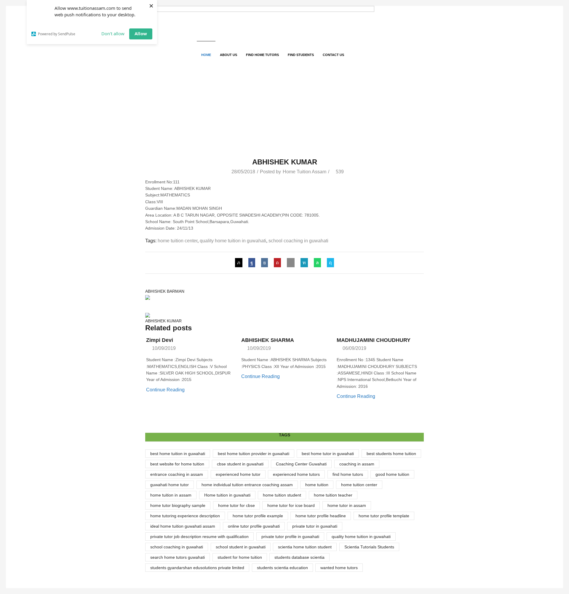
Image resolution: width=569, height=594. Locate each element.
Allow (141, 33)
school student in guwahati (241, 547)
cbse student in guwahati (240, 464)
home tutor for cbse (236, 505)
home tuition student (282, 495)
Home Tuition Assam (304, 171)
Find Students (301, 55)
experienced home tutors (296, 474)
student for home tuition (240, 557)
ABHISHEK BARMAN (164, 291)
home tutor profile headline (320, 515)
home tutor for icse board (291, 505)
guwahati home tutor (169, 484)
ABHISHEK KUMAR (163, 320)
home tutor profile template (384, 515)
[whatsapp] (317, 262)
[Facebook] (251, 262)
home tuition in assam (170, 495)
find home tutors (348, 474)
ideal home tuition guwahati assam (182, 526)
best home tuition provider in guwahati (253, 453)
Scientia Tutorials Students (369, 547)
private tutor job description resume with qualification (199, 536)
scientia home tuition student (305, 547)
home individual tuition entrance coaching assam (247, 484)
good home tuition (392, 474)
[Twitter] (240, 262)
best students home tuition (391, 453)
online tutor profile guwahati (254, 526)
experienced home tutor (238, 474)
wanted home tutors (339, 567)
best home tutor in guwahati (328, 453)
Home (206, 55)
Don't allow (112, 33)
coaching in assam (356, 464)
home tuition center (177, 240)
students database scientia (299, 557)
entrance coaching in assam (176, 474)
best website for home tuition (177, 464)
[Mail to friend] (291, 262)
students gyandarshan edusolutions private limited (197, 567)
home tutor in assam (346, 505)
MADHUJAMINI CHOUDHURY (373, 340)
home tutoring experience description (185, 515)
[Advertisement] (284, 113)
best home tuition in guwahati (177, 453)
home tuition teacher (333, 495)
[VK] (264, 262)
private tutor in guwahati (314, 526)
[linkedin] (304, 262)
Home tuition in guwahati (227, 495)
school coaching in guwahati (298, 240)
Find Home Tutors (262, 55)
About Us (228, 55)
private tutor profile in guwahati (290, 536)
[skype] (329, 262)
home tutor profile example (258, 515)
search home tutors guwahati (177, 557)
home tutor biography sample (177, 505)
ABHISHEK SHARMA (267, 340)
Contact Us (333, 55)
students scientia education (282, 567)
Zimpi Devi (159, 340)
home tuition (316, 484)
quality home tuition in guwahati (233, 240)
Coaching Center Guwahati (301, 464)
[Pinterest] (277, 262)
